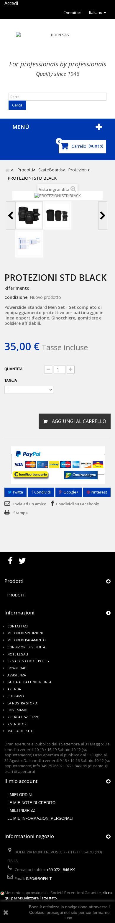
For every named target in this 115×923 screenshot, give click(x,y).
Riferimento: (17, 288)
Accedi (11, 3)
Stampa (20, 512)
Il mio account (20, 781)
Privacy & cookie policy (28, 661)
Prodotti (16, 595)
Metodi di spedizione (25, 633)
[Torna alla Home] (7, 170)
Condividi (42, 492)
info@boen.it (39, 878)
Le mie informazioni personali (40, 818)
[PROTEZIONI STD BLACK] (29, 215)
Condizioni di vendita (26, 647)
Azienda (14, 689)
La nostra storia (22, 703)
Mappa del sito (20, 731)
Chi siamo (15, 696)
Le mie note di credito (31, 803)
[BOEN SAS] (57, 43)
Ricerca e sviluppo (23, 717)
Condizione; (16, 297)
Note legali (17, 654)
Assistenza (16, 675)
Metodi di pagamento (26, 640)
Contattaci (72, 12)
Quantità (13, 369)
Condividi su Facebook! (77, 503)
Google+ (70, 492)
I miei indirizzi (22, 810)
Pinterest (98, 492)
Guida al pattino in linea (29, 682)
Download (17, 668)
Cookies (36, 912)
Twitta (17, 492)
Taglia (11, 380)
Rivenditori (17, 724)
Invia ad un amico (29, 503)
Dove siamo (17, 710)
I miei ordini (19, 795)
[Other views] (10, 215)
